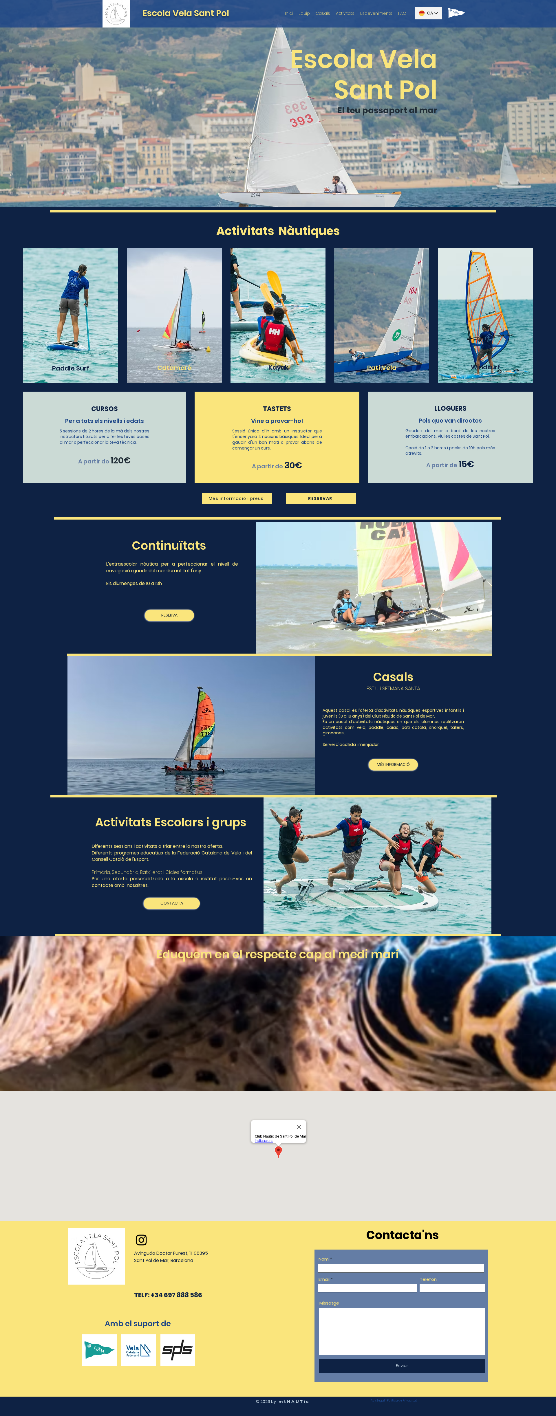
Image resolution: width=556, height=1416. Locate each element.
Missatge (329, 1303)
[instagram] (141, 1240)
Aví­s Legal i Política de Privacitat (394, 1400)
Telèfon (428, 1279)
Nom (324, 1259)
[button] (237, 498)
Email (324, 1279)
